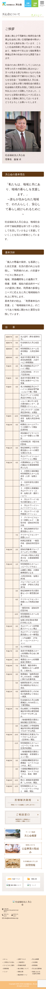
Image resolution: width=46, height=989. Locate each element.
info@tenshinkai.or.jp (11, 918)
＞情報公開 (19, 971)
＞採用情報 (34, 965)
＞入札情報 (34, 962)
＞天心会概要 (35, 959)
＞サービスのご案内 (8, 965)
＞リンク (4, 971)
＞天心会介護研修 (36, 968)
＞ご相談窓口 (20, 962)
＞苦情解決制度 (21, 965)
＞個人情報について (22, 968)
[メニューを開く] (42, 2)
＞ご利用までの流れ (8, 962)
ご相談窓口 (35, 4)
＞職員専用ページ (21, 975)
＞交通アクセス (21, 959)
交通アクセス (28, 4)
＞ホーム (4, 959)
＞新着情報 (5, 968)
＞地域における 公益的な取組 (35, 972)
